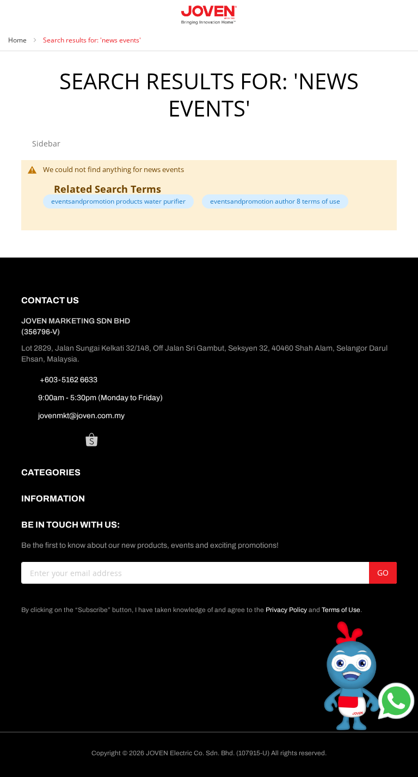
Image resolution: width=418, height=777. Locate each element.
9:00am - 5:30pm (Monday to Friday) (100, 398)
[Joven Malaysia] (209, 15)
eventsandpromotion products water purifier (118, 201)
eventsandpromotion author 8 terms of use (275, 201)
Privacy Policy (286, 610)
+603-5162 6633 (67, 380)
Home (18, 40)
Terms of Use (341, 610)
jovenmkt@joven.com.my (81, 416)
